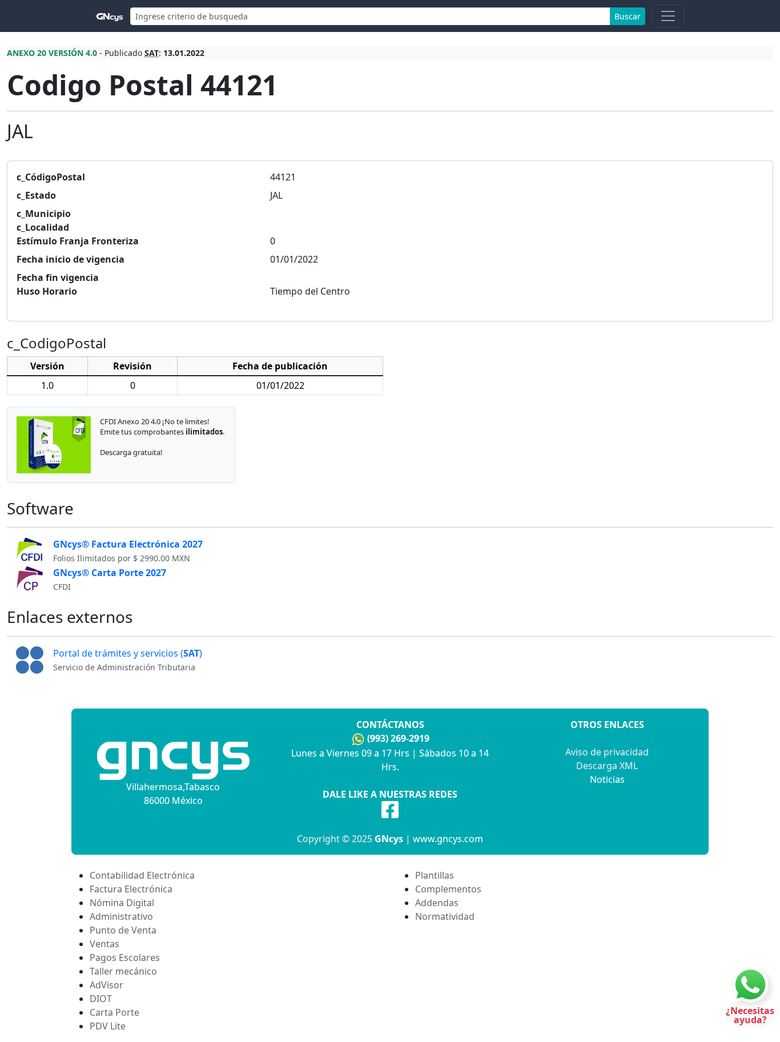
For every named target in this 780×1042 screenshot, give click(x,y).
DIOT (101, 998)
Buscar (627, 16)
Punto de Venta (123, 930)
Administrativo (121, 916)
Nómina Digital (122, 902)
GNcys (389, 838)
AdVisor (106, 985)
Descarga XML (607, 765)
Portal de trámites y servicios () (127, 653)
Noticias (607, 779)
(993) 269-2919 (398, 738)
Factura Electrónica (131, 889)
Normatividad (445, 916)
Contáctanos (390, 724)
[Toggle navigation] (668, 16)
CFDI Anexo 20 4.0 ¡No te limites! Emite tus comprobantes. (162, 426)
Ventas (104, 944)
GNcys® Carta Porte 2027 (109, 572)
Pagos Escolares (125, 957)
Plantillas (434, 875)
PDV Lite (108, 1026)
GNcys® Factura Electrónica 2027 (128, 544)
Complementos (448, 889)
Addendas (437, 902)
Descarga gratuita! (131, 452)
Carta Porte (114, 1012)
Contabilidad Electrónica (142, 875)
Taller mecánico (123, 971)
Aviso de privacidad (607, 752)
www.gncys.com (448, 838)
